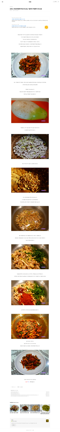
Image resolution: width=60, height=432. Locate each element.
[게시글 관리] (15, 387)
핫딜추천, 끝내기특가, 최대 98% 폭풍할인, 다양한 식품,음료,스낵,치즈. (23, 27)
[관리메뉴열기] (58, 1)
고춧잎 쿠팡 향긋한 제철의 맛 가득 (18, 19)
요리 (11, 390)
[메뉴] (2, 2)
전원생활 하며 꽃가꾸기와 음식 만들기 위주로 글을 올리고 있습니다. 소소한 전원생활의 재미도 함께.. (24, 423)
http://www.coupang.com (16, 17)
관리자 (33, 430)
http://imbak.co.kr (14, 24)
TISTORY (30, 430)
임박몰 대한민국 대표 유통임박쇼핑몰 (19, 25)
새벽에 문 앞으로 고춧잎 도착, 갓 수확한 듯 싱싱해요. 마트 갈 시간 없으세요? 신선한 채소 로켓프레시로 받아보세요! (30, 21)
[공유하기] (14, 387)
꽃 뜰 (30, 1)
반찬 (12, 390)
